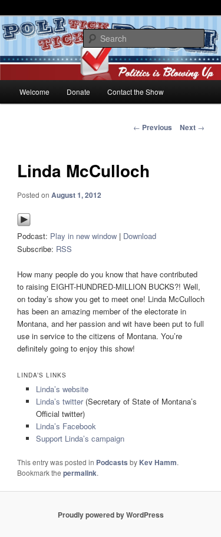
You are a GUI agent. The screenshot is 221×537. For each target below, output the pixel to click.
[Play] (24, 223)
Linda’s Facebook (66, 426)
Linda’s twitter (59, 401)
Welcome (34, 92)
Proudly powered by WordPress (111, 514)
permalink (80, 473)
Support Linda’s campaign (80, 438)
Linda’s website (62, 389)
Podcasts (112, 462)
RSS (64, 248)
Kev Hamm (158, 462)
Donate (78, 92)
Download (139, 235)
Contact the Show (135, 92)
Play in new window (83, 235)
